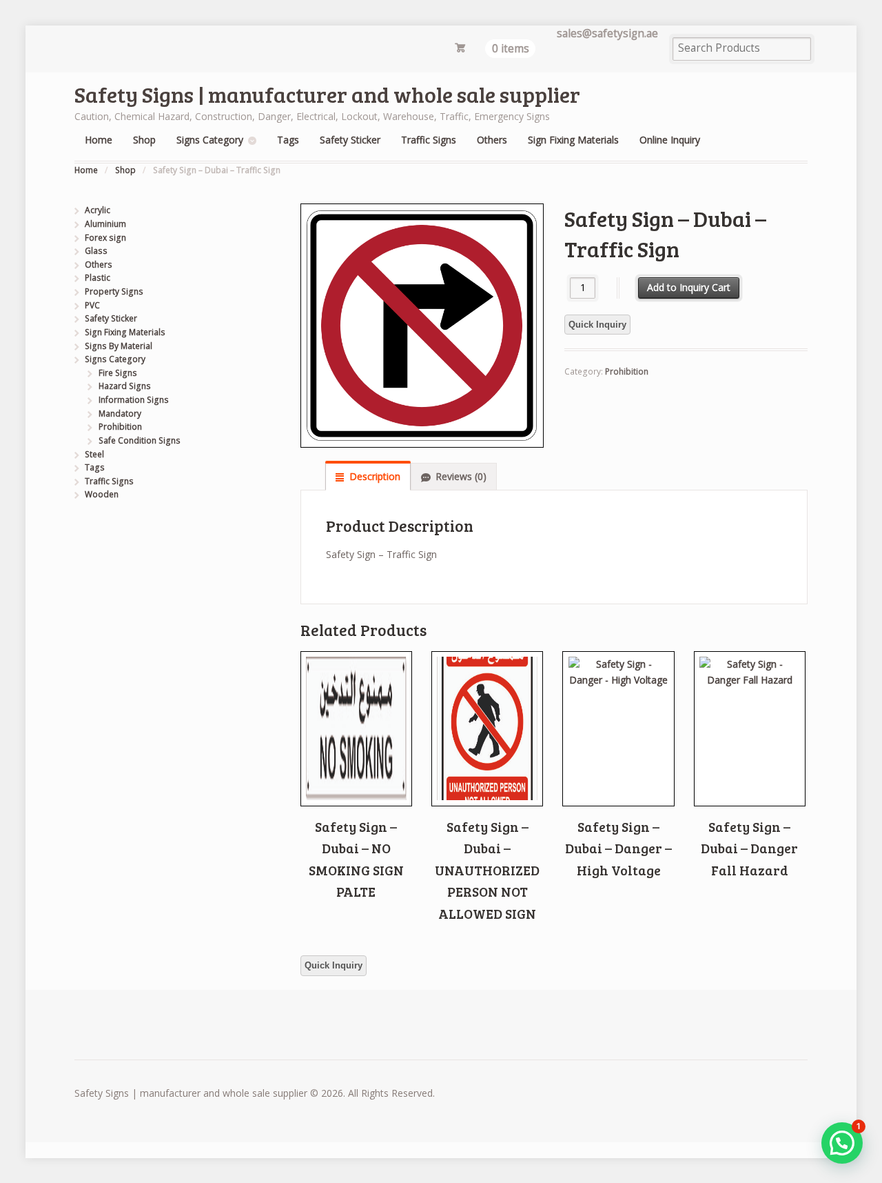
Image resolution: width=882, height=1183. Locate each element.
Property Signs (114, 291)
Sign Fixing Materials (573, 139)
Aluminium (105, 224)
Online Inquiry (669, 139)
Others (492, 139)
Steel (94, 454)
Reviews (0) (460, 476)
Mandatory (120, 413)
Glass (96, 251)
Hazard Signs (125, 386)
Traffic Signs (428, 139)
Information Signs (134, 400)
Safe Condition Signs (140, 440)
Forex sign (105, 237)
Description (374, 476)
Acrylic (97, 210)
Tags (288, 139)
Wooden (102, 494)
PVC (92, 305)
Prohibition (626, 371)
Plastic (97, 278)
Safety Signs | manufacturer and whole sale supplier (327, 94)
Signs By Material (118, 346)
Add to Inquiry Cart (688, 287)
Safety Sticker (350, 139)
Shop (144, 139)
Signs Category (209, 139)
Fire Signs (118, 373)
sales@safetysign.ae (607, 33)
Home (98, 139)
